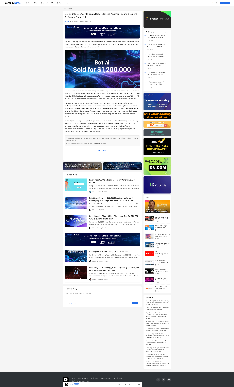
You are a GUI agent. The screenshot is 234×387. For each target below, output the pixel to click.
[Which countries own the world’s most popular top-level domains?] (149, 236)
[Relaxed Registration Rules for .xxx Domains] (149, 279)
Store (60, 3)
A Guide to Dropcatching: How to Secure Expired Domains (162, 253)
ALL (28, 3)
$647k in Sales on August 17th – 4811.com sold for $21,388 (156, 83)
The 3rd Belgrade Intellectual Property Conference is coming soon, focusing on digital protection (157, 302)
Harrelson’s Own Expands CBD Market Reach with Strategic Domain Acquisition (157, 211)
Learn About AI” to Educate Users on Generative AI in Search (112, 181)
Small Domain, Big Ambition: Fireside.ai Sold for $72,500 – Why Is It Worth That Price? (114, 217)
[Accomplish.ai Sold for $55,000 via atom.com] (76, 256)
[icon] (158, 380)
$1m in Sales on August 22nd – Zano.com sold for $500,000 (156, 36)
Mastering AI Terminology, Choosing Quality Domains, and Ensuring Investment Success (114, 268)
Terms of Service (83, 378)
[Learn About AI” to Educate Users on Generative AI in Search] (76, 185)
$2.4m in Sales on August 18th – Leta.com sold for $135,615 (156, 73)
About (120, 378)
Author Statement (106, 378)
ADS (115, 378)
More (66, 3)
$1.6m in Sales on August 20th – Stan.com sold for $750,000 (156, 55)
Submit (135, 303)
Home (64, 8)
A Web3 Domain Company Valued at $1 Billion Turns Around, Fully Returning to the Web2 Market (157, 323)
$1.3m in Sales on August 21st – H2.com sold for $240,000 (156, 45)
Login (71, 303)
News (37, 3)
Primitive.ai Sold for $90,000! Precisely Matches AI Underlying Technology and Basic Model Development (112, 199)
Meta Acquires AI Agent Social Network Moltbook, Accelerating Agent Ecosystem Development (157, 349)
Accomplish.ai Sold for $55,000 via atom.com (109, 251)
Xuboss (67, 21)
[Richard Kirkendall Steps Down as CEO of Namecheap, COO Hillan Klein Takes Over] (149, 288)
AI (90, 21)
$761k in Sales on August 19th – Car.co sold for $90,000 (156, 64)
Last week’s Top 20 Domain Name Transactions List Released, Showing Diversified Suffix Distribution (157, 356)
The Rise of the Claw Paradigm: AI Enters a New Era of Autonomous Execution (156, 342)
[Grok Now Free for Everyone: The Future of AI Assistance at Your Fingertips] (149, 271)
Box (53, 3)
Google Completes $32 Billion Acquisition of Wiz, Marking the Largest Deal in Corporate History (157, 335)
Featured (45, 3)
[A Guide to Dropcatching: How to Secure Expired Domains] (149, 253)
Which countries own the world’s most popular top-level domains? (162, 236)
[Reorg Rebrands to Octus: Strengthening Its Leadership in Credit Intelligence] (149, 262)
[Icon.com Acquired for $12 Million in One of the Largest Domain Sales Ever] (149, 218)
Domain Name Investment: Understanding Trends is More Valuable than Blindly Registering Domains (157, 363)
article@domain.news (100, 143)
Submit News (225, 3)
